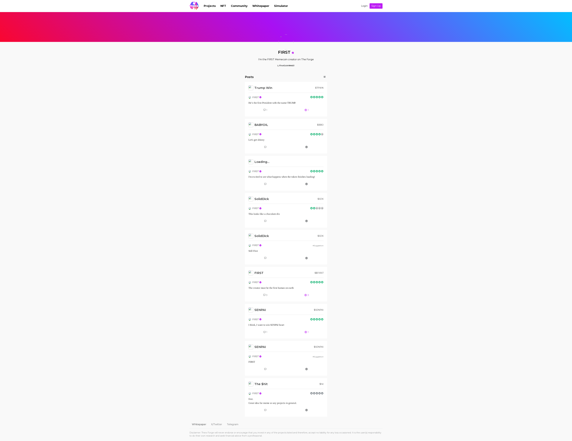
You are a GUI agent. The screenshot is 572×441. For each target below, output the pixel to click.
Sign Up (376, 5)
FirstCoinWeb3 (286, 65)
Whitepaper (260, 6)
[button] (293, 53)
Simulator (281, 6)
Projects (210, 6)
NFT (223, 6)
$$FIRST (319, 273)
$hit (322, 384)
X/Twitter (216, 424)
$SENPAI (319, 310)
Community (239, 6)
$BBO (320, 124)
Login (364, 5)
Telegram (232, 424)
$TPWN (319, 87)
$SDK (321, 199)
